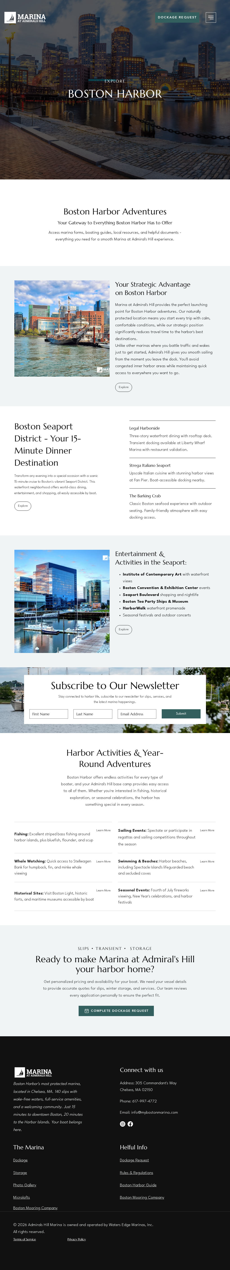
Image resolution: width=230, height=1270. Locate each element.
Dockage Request (134, 1160)
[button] (103, 861)
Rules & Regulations (136, 1173)
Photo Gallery (24, 1185)
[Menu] (211, 17)
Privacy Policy (76, 1239)
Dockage (20, 1160)
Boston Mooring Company (35, 1208)
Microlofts (21, 1198)
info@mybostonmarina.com (154, 1113)
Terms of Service (24, 1239)
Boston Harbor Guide (138, 1185)
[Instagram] (122, 1124)
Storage (20, 1173)
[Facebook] (130, 1124)
